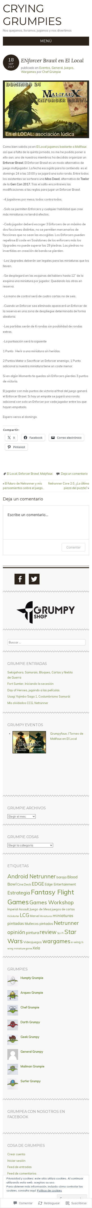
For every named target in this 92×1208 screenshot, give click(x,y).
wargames (56, 941)
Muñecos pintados (39, 923)
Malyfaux (46, 473)
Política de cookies (49, 1190)
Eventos (44, 68)
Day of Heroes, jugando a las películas (33, 690)
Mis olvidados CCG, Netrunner (27, 703)
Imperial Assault (18, 909)
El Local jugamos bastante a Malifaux (61, 146)
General (57, 68)
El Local (12, 473)
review (48, 932)
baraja (61, 877)
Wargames (28, 72)
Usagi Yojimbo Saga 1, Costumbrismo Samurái (38, 696)
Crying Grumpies (32, 15)
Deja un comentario (74, 473)
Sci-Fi (60, 933)
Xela (36, 948)
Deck (27, 884)
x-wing (76, 942)
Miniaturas (46, 916)
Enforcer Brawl (29, 473)
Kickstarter (13, 916)
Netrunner (66, 922)
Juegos (68, 68)
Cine (20, 884)
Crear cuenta (16, 1154)
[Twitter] (34, 579)
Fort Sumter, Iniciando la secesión (30, 683)
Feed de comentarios (21, 1173)
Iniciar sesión (16, 1160)
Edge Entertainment (60, 884)
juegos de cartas (63, 909)
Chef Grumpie (51, 72)
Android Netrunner (31, 876)
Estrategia (18, 893)
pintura (32, 932)
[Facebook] (20, 579)
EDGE (38, 884)
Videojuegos (32, 942)
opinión (16, 932)
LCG (24, 915)
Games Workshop (51, 902)
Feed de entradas (19, 1167)
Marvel (34, 916)
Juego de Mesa (40, 909)
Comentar (73, 547)
